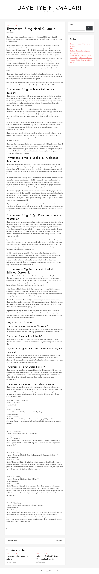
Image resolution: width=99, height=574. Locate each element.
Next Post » (60, 540)
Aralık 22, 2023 (41, 562)
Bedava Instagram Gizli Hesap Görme (80, 45)
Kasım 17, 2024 (10, 32)
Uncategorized (12, 26)
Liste (71, 48)
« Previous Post (11, 540)
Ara (71, 24)
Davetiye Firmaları (49, 8)
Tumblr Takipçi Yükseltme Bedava (81, 58)
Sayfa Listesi (74, 53)
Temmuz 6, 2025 (11, 562)
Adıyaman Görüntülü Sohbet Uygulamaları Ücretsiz (47, 557)
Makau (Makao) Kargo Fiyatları (80, 51)
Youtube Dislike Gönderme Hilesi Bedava (81, 61)
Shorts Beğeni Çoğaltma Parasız (80, 55)
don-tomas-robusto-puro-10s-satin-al (18, 557)
